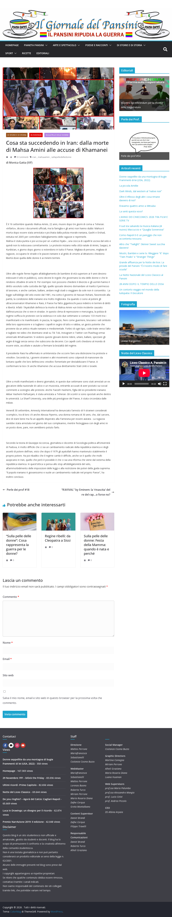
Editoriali (42, 53)
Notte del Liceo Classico (16, 792)
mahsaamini (44, 157)
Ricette (26, 53)
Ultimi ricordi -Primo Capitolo (20, 785)
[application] (144, 373)
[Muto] (159, 383)
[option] (144, 93)
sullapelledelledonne (61, 157)
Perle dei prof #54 (130, 156)
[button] (46, 45)
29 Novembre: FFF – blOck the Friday (23, 777)
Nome (8, 643)
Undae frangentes (130, 341)
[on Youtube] (23, 745)
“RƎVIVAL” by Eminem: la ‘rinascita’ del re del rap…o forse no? (85, 492)
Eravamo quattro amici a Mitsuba (137, 205)
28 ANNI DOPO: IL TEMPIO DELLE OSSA (141, 284)
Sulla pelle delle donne (57, 135)
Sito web (8, 675)
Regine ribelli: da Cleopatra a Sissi (58, 538)
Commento (11, 597)
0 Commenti (22, 157)
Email (7, 659)
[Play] (123, 383)
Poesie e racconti (96, 45)
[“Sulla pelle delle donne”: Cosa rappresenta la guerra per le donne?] (19, 515)
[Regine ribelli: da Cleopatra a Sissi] (58, 515)
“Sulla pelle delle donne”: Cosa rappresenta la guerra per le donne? (18, 545)
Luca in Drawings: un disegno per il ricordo (27, 810)
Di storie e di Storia (129, 45)
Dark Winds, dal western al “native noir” (140, 191)
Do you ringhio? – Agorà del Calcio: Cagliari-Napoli (31, 799)
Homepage (12, 45)
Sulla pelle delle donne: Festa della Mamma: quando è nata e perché (96, 545)
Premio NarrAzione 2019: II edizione (23, 821)
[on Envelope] (11, 745)
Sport (9, 53)
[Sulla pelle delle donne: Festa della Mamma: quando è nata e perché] (97, 515)
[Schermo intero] (165, 383)
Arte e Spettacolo (64, 45)
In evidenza (36, 135)
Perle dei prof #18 (18, 490)
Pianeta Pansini (34, 45)
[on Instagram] (17, 745)
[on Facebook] (5, 745)
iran (34, 157)
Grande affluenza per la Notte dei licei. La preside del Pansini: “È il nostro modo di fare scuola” (143, 266)
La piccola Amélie (128, 185)
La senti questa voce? (131, 211)
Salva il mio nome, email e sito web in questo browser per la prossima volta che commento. (52, 700)
